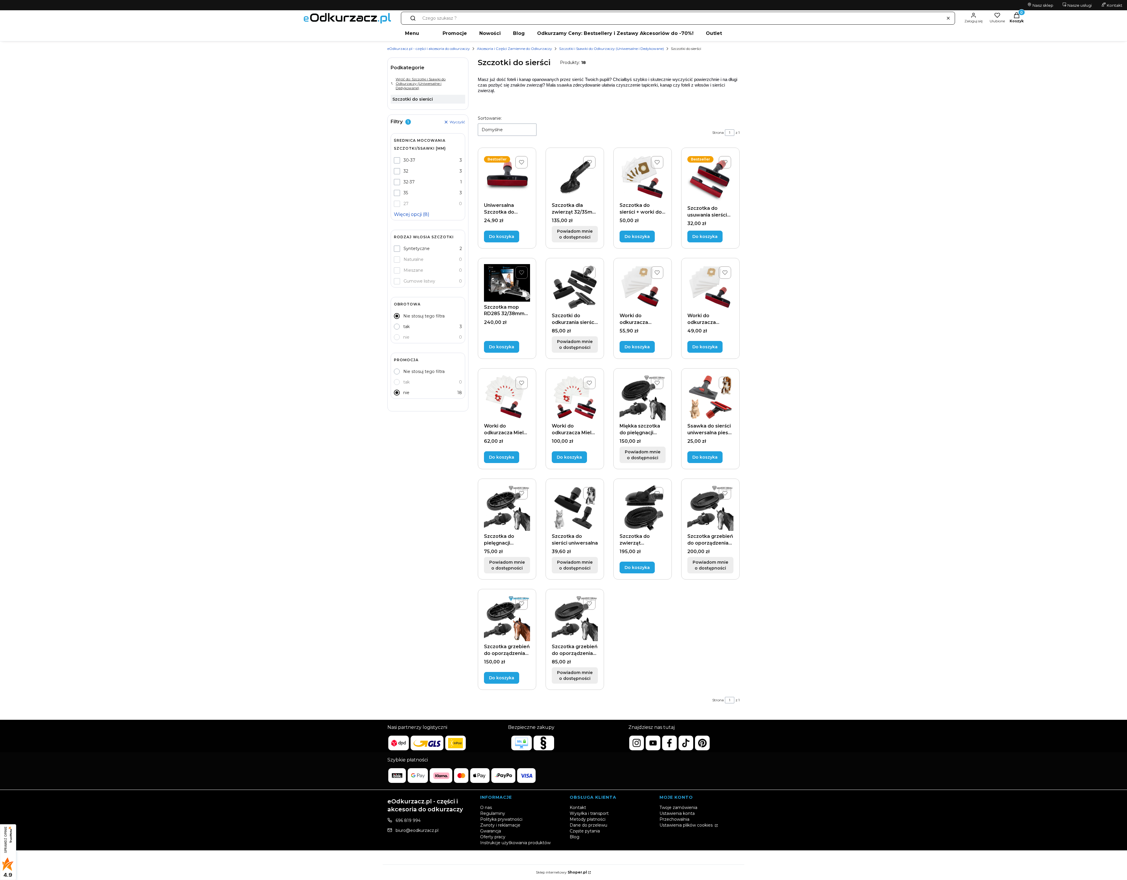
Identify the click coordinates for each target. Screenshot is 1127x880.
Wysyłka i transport (589, 813)
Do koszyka (501, 236)
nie (406, 337)
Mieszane (413, 270)
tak (406, 326)
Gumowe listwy (419, 281)
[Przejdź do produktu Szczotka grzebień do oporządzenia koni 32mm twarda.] (507, 618)
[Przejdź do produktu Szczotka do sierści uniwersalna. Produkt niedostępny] (575, 508)
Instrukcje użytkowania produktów (515, 842)
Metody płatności (587, 819)
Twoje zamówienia (678, 807)
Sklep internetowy (561, 872)
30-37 (409, 160)
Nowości (490, 33)
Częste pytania (585, 831)
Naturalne (414, 259)
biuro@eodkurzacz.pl (417, 830)
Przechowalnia (674, 819)
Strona (718, 132)
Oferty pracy (492, 837)
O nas (486, 807)
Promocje (455, 33)
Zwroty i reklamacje (500, 825)
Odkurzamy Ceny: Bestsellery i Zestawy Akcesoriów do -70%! (615, 33)
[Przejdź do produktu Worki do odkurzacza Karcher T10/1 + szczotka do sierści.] (643, 287)
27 (406, 203)
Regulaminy (492, 813)
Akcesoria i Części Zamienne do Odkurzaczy (514, 48)
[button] (413, 18)
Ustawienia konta (677, 813)
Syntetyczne (417, 248)
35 (406, 192)
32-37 (409, 182)
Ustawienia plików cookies (686, 825)
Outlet (714, 33)
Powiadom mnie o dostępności (575, 234)
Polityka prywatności (501, 819)
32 (406, 171)
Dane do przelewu (588, 825)
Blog (519, 33)
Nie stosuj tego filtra (424, 316)
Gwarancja (490, 831)
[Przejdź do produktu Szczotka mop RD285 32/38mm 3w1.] (507, 282)
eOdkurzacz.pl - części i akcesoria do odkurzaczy (428, 48)
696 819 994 (408, 820)
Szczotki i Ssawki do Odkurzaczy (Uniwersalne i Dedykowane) (611, 48)
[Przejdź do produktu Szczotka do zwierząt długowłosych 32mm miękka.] (643, 508)
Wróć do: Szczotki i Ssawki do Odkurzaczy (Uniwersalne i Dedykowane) (421, 83)
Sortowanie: (490, 118)
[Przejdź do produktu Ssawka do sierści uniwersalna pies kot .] (710, 397)
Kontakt (1114, 5)
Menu (412, 33)
